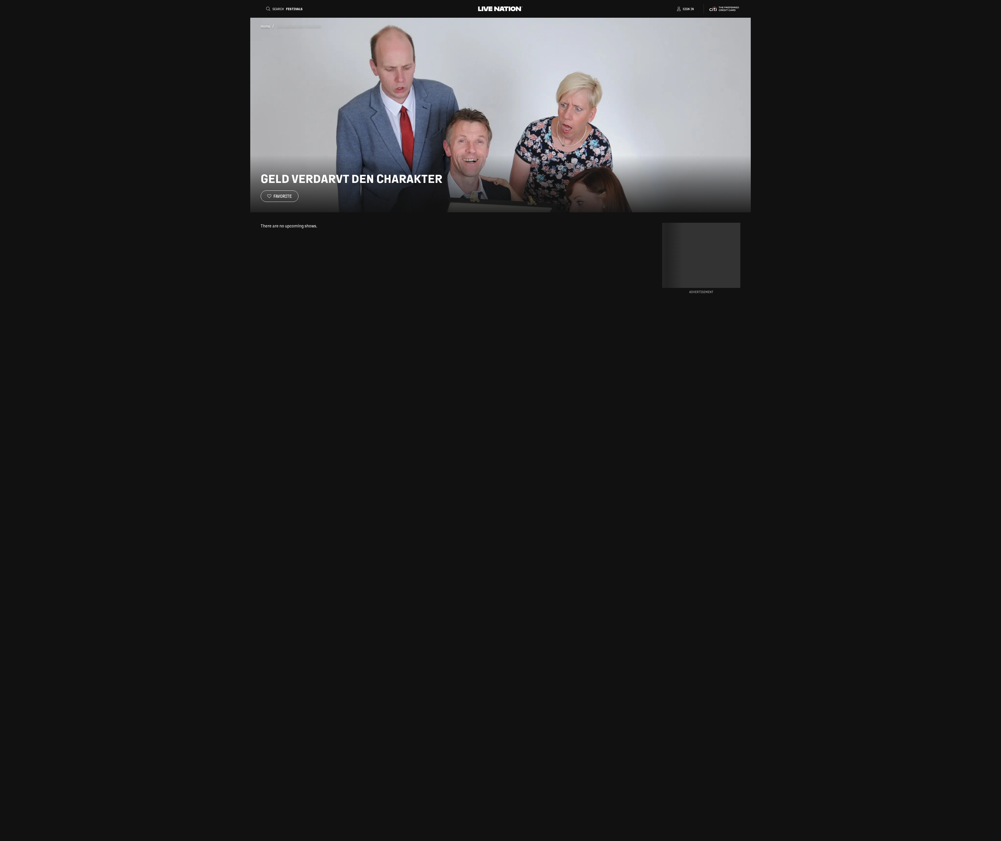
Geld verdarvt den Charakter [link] (299, 26)
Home (265, 26)
